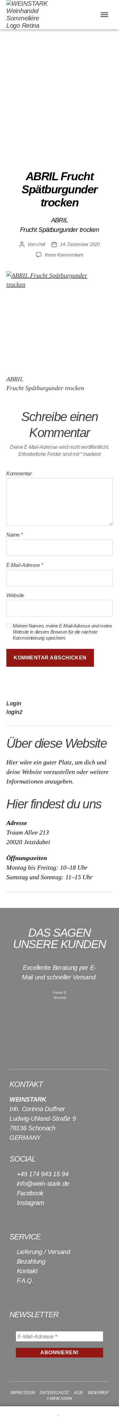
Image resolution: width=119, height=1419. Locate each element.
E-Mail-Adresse (24, 565)
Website (15, 595)
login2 (14, 712)
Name (14, 535)
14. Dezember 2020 (80, 244)
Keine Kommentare (64, 254)
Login (13, 703)
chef (40, 244)
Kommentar (18, 473)
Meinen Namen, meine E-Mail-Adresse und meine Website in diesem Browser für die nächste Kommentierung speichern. (62, 632)
